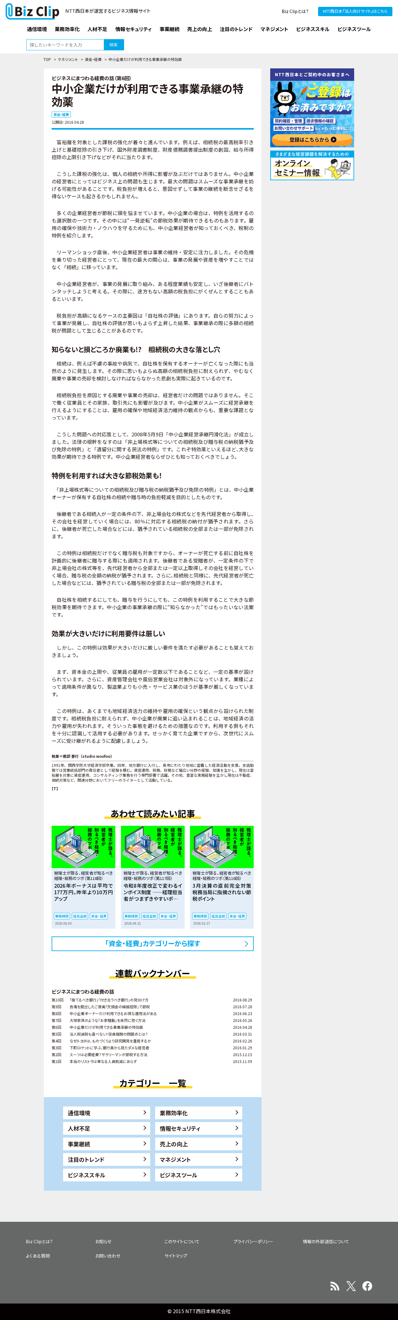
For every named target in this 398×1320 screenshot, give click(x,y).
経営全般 (80, 915)
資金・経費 (93, 59)
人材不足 (79, 1128)
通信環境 (79, 1113)
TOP (47, 59)
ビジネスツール (178, 1175)
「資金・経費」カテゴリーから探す (152, 943)
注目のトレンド (86, 1159)
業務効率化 (174, 1113)
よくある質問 (38, 1256)
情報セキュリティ (180, 1128)
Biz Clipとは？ (295, 11)
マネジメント (68, 59)
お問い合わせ (107, 1256)
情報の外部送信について (326, 1241)
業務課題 (62, 915)
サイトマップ (175, 1256)
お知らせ (103, 1241)
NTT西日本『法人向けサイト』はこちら (355, 11)
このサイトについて (182, 1241)
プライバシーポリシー (253, 1241)
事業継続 (79, 1144)
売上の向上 (174, 1144)
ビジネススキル (86, 1175)
